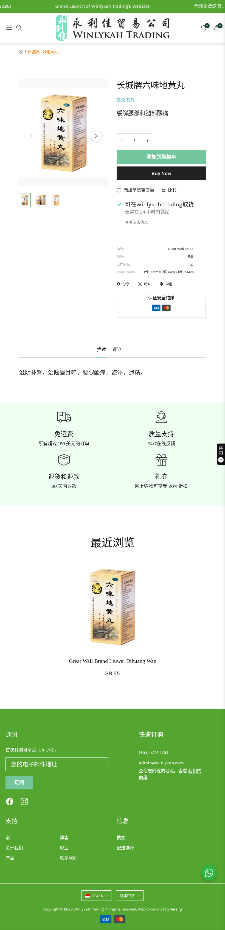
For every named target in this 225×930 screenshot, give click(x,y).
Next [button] (96, 136)
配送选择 (125, 847)
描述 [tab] (101, 349)
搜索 (121, 837)
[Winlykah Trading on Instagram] (24, 801)
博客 (64, 837)
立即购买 (161, 173)
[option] (63, 132)
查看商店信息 (136, 222)
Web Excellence (151, 909)
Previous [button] (31, 136)
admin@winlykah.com (161, 762)
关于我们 (14, 847)
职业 (64, 847)
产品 (9, 858)
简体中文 (127, 895)
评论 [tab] (117, 349)
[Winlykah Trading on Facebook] (9, 801)
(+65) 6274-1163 (153, 752)
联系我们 (68, 858)
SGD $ (97, 895)
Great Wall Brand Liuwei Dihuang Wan (112, 661)
